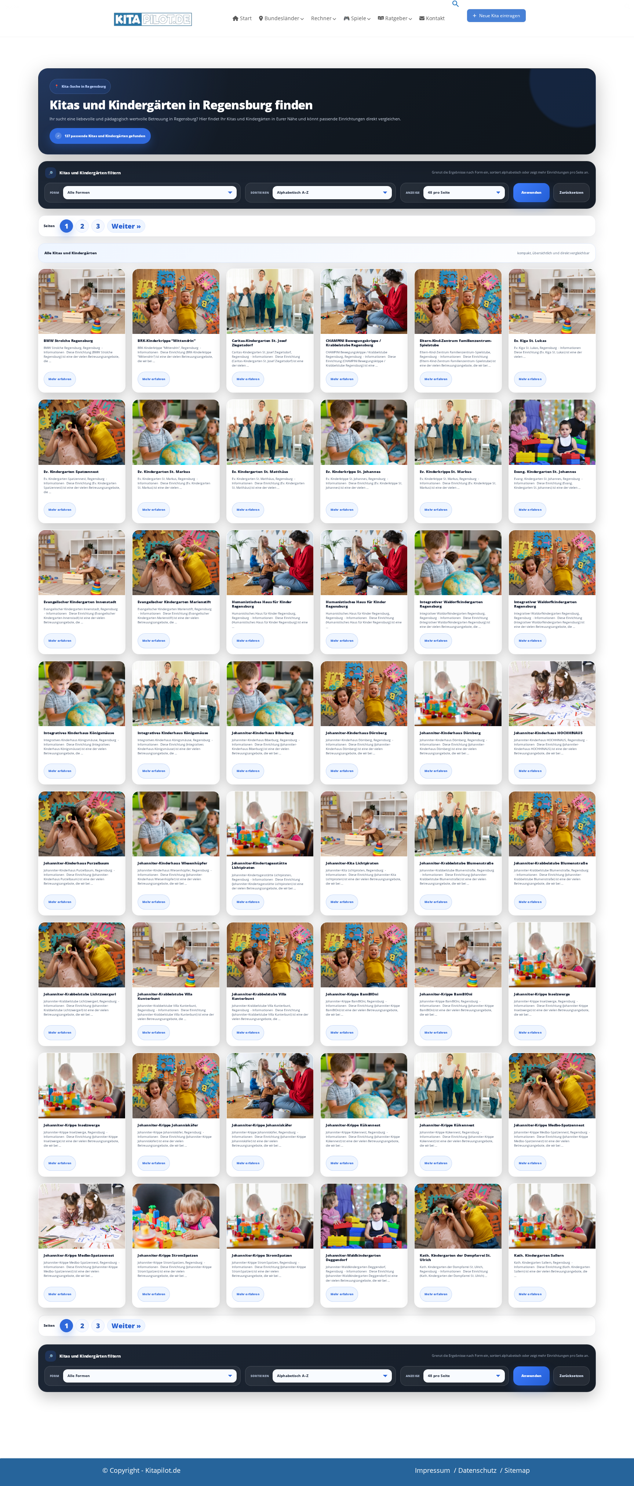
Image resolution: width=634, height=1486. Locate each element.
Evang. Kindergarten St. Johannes (545, 471)
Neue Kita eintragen (499, 15)
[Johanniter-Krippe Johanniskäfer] (175, 1085)
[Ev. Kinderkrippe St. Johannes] (364, 432)
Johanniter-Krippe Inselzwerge (542, 994)
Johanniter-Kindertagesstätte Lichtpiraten (259, 865)
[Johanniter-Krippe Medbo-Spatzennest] (552, 1085)
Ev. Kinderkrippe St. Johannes (353, 471)
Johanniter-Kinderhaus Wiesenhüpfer (172, 863)
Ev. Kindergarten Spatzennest (71, 471)
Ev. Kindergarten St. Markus (164, 471)
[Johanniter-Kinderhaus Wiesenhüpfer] (175, 823)
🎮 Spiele (354, 18)
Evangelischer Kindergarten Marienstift (174, 602)
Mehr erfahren (59, 379)
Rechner (321, 18)
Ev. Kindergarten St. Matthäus (260, 471)
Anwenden (531, 192)
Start (245, 18)
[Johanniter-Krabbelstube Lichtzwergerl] (82, 954)
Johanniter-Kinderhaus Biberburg (263, 733)
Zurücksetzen (571, 192)
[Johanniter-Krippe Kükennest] (364, 1085)
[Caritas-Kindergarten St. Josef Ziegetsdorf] (270, 301)
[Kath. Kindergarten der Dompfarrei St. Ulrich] (458, 1216)
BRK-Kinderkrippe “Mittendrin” (167, 340)
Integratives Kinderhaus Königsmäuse (79, 733)
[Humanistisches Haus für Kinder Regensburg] (270, 562)
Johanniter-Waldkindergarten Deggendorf (353, 1257)
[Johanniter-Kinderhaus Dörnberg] (364, 693)
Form (54, 192)
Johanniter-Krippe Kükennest (353, 1125)
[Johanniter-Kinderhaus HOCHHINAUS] (552, 693)
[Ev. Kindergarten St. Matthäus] (270, 432)
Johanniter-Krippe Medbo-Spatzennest (549, 1125)
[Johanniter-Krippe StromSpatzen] (175, 1216)
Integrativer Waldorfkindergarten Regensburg (451, 604)
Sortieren (260, 192)
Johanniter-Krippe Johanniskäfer (168, 1125)
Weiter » (126, 226)
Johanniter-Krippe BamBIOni (352, 994)
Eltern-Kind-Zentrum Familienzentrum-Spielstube (456, 342)
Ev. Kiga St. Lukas (530, 340)
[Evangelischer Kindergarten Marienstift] (175, 562)
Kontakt (435, 18)
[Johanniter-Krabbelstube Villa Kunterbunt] (175, 954)
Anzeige (413, 192)
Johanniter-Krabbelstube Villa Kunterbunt (165, 996)
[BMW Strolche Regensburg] (82, 301)
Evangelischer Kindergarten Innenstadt (80, 602)
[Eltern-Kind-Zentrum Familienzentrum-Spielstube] (458, 301)
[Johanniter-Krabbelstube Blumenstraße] (458, 823)
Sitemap (517, 1470)
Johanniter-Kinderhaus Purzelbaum (76, 863)
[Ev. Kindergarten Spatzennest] (82, 432)
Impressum (432, 1470)
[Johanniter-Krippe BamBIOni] (364, 954)
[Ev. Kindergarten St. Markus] (175, 432)
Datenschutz (477, 1470)
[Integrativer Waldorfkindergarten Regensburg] (458, 562)
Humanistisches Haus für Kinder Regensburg (262, 604)
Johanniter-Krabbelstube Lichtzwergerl (80, 994)
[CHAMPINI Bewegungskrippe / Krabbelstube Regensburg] (364, 301)
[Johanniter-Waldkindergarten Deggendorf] (364, 1216)
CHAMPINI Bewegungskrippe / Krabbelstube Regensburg (353, 342)
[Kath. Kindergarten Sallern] (552, 1216)
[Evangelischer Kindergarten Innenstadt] (82, 562)
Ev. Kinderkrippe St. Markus (445, 471)
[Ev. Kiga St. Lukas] (552, 301)
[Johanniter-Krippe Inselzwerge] (552, 954)
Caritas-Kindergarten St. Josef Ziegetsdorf (259, 342)
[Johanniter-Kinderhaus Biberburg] (270, 693)
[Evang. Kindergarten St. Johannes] (552, 432)
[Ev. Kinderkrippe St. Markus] (458, 432)
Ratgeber (396, 18)
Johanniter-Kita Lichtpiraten (352, 863)
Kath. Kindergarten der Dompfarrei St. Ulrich (455, 1257)
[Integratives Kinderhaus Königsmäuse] (82, 693)
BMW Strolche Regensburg (68, 340)
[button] (455, 4)
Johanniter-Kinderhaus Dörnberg (356, 733)
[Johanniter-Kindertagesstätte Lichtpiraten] (270, 823)
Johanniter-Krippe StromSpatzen (168, 1255)
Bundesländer (281, 18)
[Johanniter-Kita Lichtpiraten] (364, 823)
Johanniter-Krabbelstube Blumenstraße (456, 863)
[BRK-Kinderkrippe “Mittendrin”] (175, 301)
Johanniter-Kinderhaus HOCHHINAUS (548, 733)
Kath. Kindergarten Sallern (539, 1255)
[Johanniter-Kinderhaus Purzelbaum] (82, 823)
